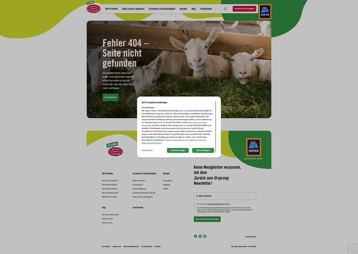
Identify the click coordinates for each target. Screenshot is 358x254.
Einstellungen (147, 150)
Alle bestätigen (203, 150)
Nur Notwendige (178, 150)
